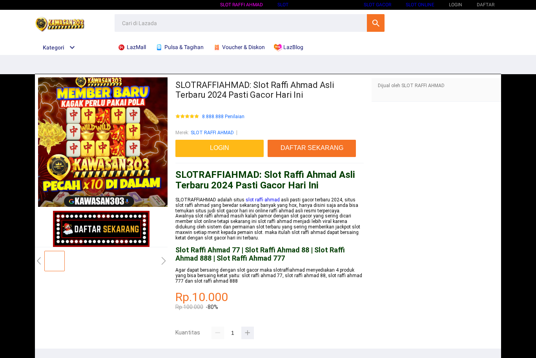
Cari (376, 23)
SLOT (282, 4)
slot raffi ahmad (263, 200)
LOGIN (455, 4)
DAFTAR (485, 4)
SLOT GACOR (377, 4)
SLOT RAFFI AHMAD (241, 4)
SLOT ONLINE (420, 4)
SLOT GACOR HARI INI (326, 4)
